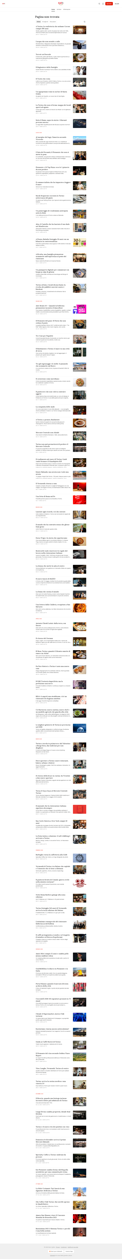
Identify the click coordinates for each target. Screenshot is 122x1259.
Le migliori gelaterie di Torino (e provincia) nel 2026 (53, 726)
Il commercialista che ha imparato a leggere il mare (53, 183)
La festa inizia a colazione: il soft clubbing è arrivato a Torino (53, 837)
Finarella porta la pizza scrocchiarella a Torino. (49, 498)
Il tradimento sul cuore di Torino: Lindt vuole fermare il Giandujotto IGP (51, 460)
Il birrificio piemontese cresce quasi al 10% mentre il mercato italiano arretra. (53, 244)
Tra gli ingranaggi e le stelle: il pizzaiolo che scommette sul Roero (52, 365)
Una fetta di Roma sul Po (45, 496)
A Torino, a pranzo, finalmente (48, 420)
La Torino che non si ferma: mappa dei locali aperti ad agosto (53, 106)
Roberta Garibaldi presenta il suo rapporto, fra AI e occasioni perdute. (53, 1032)
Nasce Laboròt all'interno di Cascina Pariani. (48, 261)
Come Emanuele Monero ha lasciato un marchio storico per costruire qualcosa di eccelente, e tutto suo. (53, 339)
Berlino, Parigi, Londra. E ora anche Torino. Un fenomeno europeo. (52, 841)
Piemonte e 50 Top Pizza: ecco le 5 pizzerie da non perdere (52, 168)
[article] (61, 31)
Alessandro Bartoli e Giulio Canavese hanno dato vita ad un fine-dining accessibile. (53, 229)
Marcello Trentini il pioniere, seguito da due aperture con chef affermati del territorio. (53, 781)
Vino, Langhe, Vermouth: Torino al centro (52, 1068)
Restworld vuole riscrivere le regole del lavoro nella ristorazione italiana (51, 552)
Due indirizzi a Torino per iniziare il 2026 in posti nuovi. (51, 1086)
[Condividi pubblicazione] (103, 3)
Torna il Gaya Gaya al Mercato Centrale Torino (51, 792)
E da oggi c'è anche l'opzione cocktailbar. (47, 701)
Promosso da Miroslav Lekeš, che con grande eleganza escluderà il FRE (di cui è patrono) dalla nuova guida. (51, 974)
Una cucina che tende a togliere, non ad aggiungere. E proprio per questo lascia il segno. (51, 354)
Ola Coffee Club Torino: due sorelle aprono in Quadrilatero (53, 1203)
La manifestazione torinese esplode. (46, 1233)
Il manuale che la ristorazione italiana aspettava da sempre (51, 807)
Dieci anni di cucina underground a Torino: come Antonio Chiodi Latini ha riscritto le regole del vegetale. (52, 628)
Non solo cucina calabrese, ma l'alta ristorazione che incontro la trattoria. (53, 609)
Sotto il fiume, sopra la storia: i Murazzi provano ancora (51, 121)
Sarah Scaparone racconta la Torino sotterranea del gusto (50, 197)
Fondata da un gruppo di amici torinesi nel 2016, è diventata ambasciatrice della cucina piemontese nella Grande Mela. (53, 826)
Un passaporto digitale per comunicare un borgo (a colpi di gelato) (52, 271)
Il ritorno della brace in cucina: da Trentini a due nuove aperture (53, 777)
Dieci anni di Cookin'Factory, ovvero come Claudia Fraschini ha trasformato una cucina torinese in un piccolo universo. (53, 594)
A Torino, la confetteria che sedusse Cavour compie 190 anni (53, 27)
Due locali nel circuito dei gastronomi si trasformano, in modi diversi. (53, 1117)
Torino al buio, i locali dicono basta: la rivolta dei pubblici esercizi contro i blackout (51, 287)
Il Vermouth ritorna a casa (46, 484)
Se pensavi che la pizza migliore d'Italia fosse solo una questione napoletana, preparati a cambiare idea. (51, 172)
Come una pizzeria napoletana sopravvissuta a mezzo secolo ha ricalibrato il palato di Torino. (53, 382)
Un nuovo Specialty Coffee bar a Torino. (47, 1206)
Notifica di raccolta (73, 1247)
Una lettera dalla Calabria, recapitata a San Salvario (53, 606)
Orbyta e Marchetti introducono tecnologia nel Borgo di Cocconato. (52, 275)
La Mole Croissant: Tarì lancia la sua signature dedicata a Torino (50, 1189)
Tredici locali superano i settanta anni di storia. (49, 1044)
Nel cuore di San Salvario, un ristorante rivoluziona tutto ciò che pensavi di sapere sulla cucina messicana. (53, 656)
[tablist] (46, 21)
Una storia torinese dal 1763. (44, 1103)
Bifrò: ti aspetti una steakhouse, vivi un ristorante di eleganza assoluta (51, 697)
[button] (53, 9)
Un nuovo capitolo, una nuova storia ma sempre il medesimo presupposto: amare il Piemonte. (53, 1175)
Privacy (58, 1247)
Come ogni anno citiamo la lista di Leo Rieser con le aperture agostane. (53, 110)
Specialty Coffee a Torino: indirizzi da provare (51, 1156)
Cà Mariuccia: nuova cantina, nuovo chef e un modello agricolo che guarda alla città (52, 711)
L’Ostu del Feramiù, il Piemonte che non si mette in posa (52, 153)
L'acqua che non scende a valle (48, 41)
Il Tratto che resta (43, 79)
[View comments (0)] (48, 37)
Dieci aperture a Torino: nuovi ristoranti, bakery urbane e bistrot (52, 762)
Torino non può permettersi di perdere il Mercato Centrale (52, 445)
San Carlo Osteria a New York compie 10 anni (51, 822)
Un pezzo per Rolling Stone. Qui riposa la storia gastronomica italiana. (53, 201)
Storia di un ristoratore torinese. (45, 187)
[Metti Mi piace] (37, 249)
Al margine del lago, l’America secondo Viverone (51, 138)
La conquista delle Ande (45, 407)
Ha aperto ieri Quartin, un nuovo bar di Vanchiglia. (50, 96)
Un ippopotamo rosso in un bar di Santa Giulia (51, 93)
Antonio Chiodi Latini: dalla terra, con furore (51, 624)
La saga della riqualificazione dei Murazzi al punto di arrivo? (53, 124)
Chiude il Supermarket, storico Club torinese (50, 1015)
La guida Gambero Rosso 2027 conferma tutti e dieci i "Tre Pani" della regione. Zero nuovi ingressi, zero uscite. (52, 326)
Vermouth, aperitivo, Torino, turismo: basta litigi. (50, 871)
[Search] (99, 3)
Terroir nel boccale (43, 54)
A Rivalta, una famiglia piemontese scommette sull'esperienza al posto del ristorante (51, 256)
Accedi (117, 3)
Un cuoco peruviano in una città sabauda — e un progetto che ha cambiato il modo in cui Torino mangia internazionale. (53, 410)
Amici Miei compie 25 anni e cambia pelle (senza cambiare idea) (52, 955)
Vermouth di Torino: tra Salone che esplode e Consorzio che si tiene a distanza (53, 867)
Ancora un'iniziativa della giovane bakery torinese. (50, 1193)
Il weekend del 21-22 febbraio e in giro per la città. (50, 912)
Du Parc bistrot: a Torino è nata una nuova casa (52, 667)
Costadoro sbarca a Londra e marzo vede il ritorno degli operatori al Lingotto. (52, 940)
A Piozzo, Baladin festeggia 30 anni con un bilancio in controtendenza (52, 240)
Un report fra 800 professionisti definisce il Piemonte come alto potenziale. (53, 1058)
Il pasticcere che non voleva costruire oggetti (51, 393)
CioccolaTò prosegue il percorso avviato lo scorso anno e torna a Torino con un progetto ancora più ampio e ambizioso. (52, 1004)
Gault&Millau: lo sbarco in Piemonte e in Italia (52, 970)
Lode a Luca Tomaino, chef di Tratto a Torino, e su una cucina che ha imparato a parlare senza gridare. (53, 82)
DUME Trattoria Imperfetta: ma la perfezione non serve (49, 682)
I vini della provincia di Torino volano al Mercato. (50, 215)
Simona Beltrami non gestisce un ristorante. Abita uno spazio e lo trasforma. (53, 569)
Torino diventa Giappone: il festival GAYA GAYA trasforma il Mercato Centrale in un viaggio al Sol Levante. (52, 796)
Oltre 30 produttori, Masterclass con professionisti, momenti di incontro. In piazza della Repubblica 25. (53, 1145)
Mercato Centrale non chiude (47, 433)
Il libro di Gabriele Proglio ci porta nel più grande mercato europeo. (52, 989)
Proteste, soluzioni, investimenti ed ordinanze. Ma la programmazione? (51, 292)
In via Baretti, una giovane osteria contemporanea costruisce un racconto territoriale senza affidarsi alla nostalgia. (53, 157)
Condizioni (64, 1247)
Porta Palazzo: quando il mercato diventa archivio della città (52, 985)
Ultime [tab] (39, 21)
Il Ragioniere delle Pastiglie (47, 67)
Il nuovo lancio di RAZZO (45, 579)
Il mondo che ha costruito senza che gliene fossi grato (52, 526)
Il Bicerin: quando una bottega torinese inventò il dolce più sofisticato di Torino (51, 1099)
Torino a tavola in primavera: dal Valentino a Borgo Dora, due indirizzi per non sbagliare (53, 746)
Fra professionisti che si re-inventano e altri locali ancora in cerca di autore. (52, 1130)
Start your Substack (56, 1251)
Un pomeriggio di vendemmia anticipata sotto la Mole (52, 212)
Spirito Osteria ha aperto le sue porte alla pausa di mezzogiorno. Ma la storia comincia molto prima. (50, 422)
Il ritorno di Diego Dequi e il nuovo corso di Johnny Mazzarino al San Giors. (50, 751)
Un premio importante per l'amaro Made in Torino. (50, 1220)
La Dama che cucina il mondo (47, 592)
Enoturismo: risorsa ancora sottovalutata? (52, 1029)
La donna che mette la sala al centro (50, 566)
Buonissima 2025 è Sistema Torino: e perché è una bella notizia (53, 1230)
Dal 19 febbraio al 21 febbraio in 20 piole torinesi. (50, 899)
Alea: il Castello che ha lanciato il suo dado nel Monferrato (53, 225)
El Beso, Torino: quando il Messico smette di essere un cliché (53, 652)
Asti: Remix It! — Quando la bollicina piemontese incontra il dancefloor (50, 307)
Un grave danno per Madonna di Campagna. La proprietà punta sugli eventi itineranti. (52, 1019)
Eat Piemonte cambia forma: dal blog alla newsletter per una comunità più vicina (52, 1171)
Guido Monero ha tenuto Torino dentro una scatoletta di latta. (53, 69)
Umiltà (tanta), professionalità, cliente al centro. (49, 926)
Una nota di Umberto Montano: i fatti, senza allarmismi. (52, 435)
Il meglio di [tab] (45, 21)
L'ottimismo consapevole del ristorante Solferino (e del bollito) (51, 923)
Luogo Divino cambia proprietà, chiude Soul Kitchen (53, 1113)
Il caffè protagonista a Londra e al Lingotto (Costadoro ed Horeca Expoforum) (53, 936)
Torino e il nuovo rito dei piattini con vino (52, 1127)
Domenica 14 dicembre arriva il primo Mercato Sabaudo (51, 1141)
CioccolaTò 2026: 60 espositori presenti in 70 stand (53, 1000)
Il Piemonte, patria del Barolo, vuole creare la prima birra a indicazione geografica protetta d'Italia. (52, 57)
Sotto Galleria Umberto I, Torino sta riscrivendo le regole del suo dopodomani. (53, 514)
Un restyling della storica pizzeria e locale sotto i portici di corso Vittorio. (52, 959)
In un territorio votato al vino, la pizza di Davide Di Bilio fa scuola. (52, 369)
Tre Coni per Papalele (44, 336)
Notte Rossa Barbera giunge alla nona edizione (50, 896)
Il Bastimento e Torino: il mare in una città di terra (52, 350)
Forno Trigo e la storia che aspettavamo (51, 538)
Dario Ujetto (43, 34)
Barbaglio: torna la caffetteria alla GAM (51, 855)
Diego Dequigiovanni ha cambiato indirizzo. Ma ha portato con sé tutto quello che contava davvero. (52, 671)
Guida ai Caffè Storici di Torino (48, 1042)
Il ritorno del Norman (44, 638)
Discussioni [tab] (53, 21)
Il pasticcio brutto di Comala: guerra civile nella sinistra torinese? (52, 881)
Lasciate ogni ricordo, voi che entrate (50, 512)
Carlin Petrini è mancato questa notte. (46, 529)
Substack (52, 1255)
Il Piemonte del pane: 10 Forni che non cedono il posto (51, 322)
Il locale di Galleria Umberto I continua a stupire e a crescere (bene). (53, 686)
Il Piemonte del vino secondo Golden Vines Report (53, 1054)
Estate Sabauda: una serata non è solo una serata (52, 473)
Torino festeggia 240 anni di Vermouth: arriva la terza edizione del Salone (51, 909)
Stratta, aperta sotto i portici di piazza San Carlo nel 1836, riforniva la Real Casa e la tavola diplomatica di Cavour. (52, 31)
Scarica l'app (69, 1251)
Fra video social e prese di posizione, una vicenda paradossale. (50, 885)
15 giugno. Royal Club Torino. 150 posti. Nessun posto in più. (53, 476)
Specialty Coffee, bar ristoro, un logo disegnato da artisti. (52, 857)
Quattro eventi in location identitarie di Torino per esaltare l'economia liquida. (52, 1071)
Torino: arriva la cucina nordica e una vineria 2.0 (51, 1082)
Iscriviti (109, 3)
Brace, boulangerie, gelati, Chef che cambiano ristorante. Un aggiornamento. (53, 766)
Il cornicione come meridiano (47, 379)
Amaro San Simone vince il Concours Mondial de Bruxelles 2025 (50, 1216)
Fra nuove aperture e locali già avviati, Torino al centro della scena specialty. (53, 1160)
